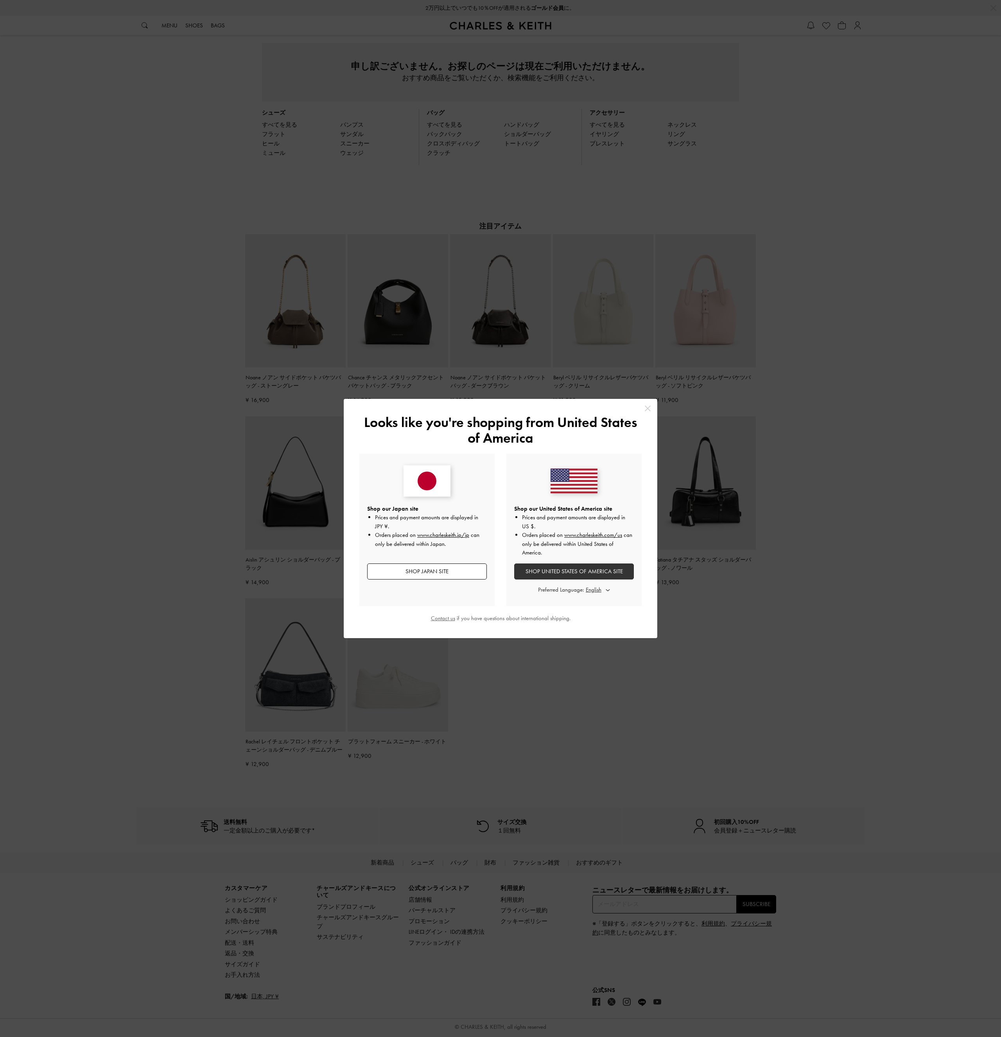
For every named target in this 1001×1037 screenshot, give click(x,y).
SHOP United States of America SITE (574, 571)
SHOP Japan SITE (426, 571)
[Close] (647, 408)
